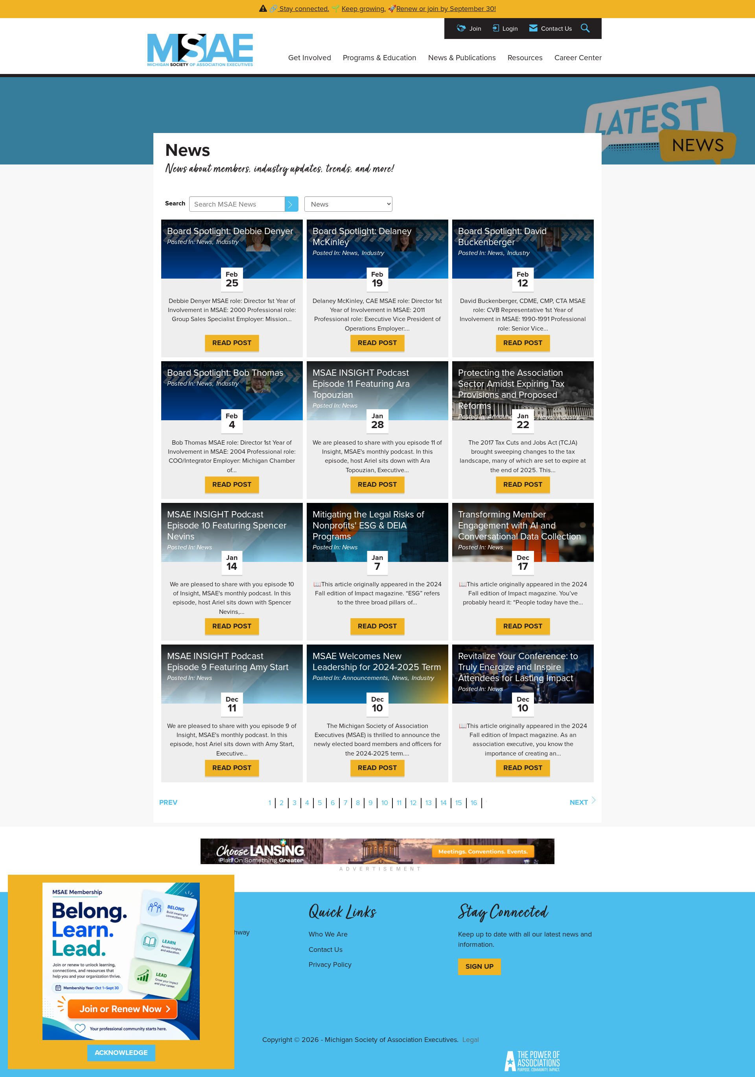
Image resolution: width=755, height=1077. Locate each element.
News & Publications (462, 57)
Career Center (578, 57)
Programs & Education (379, 57)
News (204, 241)
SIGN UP (480, 966)
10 (384, 803)
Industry (227, 241)
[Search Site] (586, 28)
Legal (470, 1040)
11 (399, 803)
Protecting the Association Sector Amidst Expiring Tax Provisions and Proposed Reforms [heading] (511, 389)
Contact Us (326, 949)
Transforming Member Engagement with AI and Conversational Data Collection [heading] (519, 525)
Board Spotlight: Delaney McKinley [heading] (362, 236)
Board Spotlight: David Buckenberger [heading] (502, 236)
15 (458, 803)
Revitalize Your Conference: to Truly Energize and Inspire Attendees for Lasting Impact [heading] (518, 667)
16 (474, 803)
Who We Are (328, 934)
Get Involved (309, 57)
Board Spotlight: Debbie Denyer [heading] (230, 230)
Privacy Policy (330, 964)
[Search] (291, 204)
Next (579, 802)
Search (175, 203)
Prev (168, 802)
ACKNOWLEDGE (121, 1052)
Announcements (511, 416)
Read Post (231, 343)
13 (428, 803)
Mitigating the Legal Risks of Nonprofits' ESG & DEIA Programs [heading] (368, 525)
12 (413, 803)
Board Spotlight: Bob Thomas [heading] (225, 372)
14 (443, 803)
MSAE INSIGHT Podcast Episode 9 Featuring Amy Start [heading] (228, 661)
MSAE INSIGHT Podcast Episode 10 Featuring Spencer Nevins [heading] (227, 525)
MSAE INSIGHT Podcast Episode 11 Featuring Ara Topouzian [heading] (361, 383)
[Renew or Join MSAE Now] (121, 960)
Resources (525, 57)
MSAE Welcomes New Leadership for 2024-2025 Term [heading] (377, 661)
